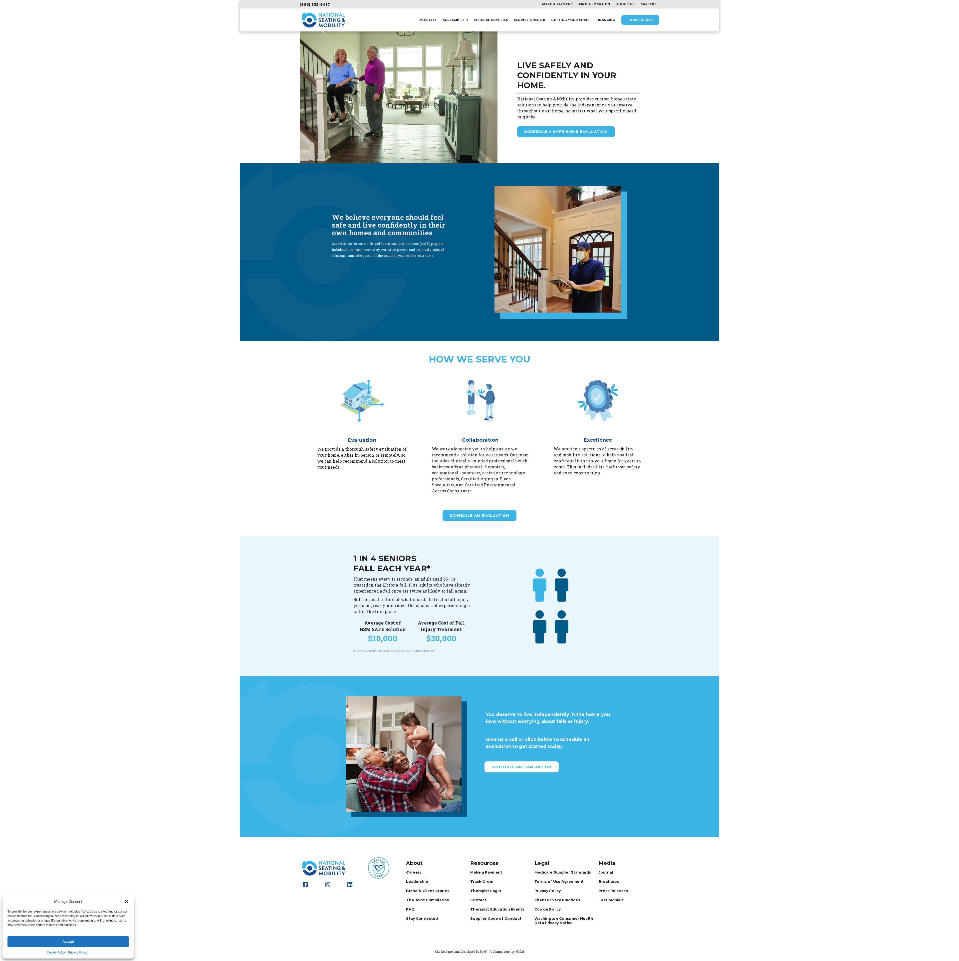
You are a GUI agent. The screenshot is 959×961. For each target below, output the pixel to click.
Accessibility (456, 20)
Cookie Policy (56, 952)
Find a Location (594, 4)
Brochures (609, 881)
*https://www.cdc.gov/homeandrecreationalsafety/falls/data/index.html (393, 650)
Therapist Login (485, 891)
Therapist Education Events (497, 909)
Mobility (428, 20)
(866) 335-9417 (315, 4)
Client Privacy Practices (557, 900)
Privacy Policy (77, 952)
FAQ (410, 909)
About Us (625, 4)
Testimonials (611, 900)
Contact (478, 900)
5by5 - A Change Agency (497, 952)
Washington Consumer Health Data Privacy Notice (563, 920)
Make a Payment (557, 4)
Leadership (417, 881)
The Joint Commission (427, 900)
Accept (68, 941)
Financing (605, 20)
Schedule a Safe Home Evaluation (566, 131)
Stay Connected (422, 918)
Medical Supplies (491, 20)
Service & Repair (529, 20)
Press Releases (613, 891)
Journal (606, 872)
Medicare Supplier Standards (562, 872)
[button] (126, 901)
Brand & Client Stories (427, 891)
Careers (649, 4)
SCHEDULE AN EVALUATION (480, 515)
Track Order (640, 20)
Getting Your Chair (570, 20)
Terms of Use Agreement (559, 881)
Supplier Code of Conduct (495, 918)
